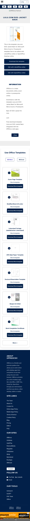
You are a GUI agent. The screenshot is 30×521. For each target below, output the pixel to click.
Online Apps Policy (12, 409)
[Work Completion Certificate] (15, 325)
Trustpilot (11, 468)
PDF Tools (10, 496)
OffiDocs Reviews (11, 508)
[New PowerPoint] (26, 7)
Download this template (16, 61)
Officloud (9, 462)
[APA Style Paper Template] (15, 251)
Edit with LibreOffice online (16, 67)
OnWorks (9, 440)
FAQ (8, 428)
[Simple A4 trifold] (15, 300)
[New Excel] (20, 7)
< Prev (15, 135)
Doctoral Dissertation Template (15, 279)
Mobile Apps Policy (12, 412)
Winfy (8, 454)
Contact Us (10, 406)
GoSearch (10, 491)
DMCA (9, 426)
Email (10, 480)
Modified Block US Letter (15, 204)
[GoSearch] (10, 7)
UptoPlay (9, 443)
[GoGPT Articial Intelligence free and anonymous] (4, 7)
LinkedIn (19, 477)
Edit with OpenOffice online (16, 73)
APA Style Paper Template (15, 255)
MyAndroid (10, 457)
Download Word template (15, 186)
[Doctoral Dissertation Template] (15, 276)
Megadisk (9, 448)
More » (15, 343)
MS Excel (21, 159)
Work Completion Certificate (15, 328)
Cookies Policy (11, 417)
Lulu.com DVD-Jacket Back (15, 19)
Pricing (9, 423)
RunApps (9, 460)
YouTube (11, 477)
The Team (10, 400)
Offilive (9, 499)
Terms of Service (11, 414)
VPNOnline (10, 451)
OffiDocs (9, 437)
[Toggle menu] (2, 1)
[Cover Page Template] (15, 176)
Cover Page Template (15, 179)
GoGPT (9, 493)
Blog (8, 420)
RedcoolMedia (11, 446)
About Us (9, 403)
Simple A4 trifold (15, 304)
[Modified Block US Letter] (15, 201)
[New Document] (15, 7)
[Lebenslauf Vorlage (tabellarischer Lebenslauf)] (15, 225)
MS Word (9, 159)
